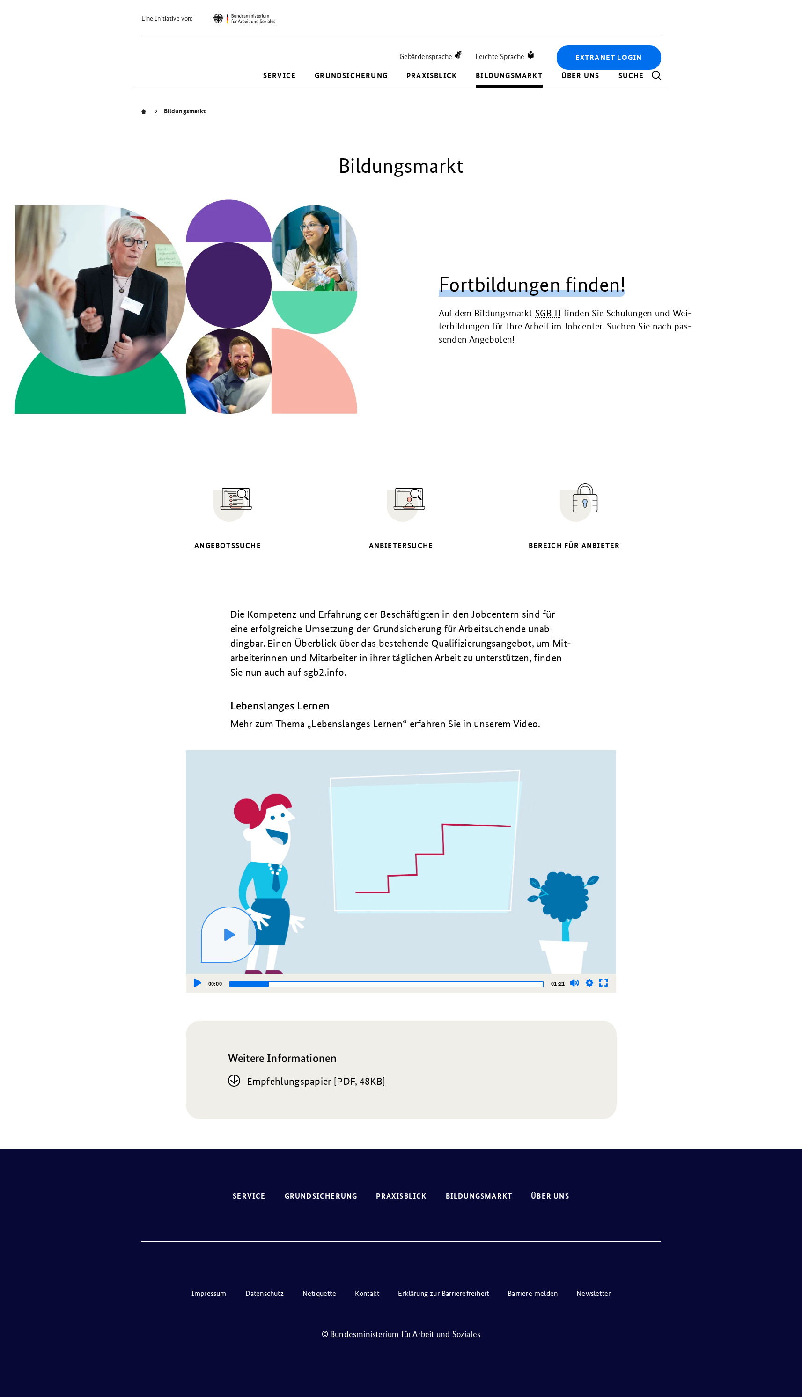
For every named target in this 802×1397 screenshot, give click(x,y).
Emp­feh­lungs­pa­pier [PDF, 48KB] (316, 1081)
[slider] (386, 984)
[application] (401, 871)
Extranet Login (608, 57)
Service (279, 75)
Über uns (580, 75)
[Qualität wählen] (589, 983)
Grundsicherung (351, 75)
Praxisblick (431, 75)
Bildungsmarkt (509, 75)
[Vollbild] (603, 983)
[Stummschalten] (574, 983)
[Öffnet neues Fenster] (244, 18)
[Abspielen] (229, 935)
